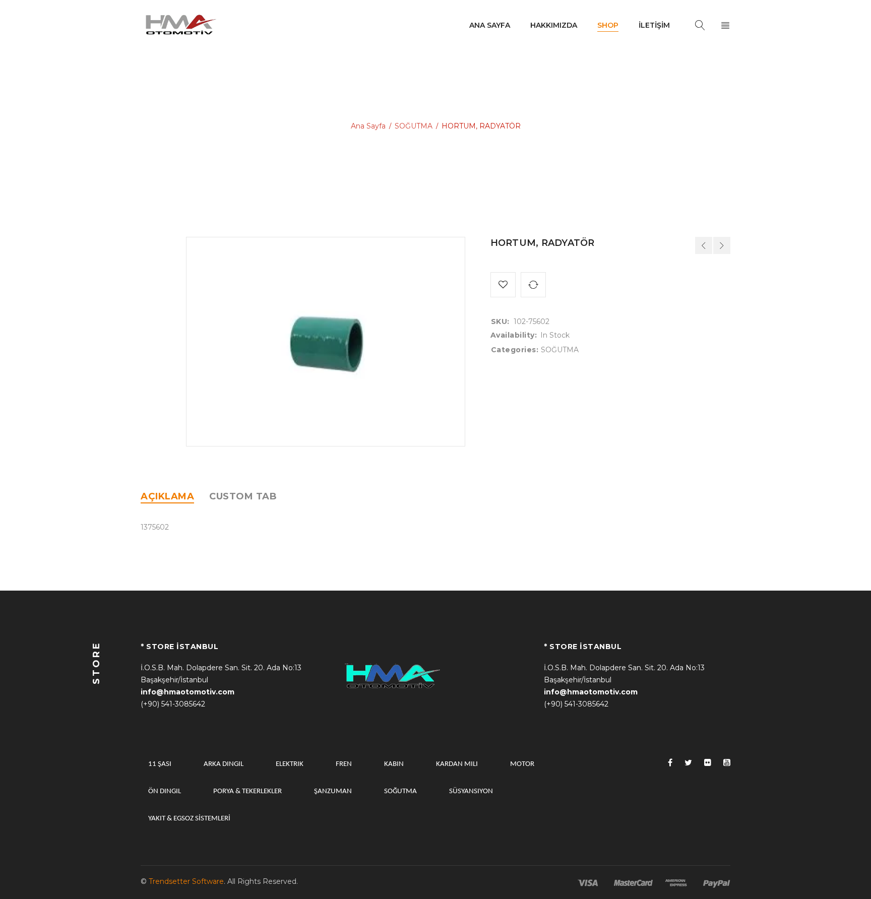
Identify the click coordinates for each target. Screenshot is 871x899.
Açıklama (167, 496)
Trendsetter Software (186, 881)
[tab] (167, 496)
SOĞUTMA (413, 126)
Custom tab (243, 496)
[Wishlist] (503, 284)
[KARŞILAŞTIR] (533, 284)
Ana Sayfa (368, 126)
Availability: (513, 335)
